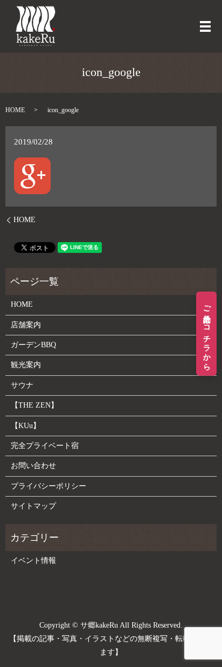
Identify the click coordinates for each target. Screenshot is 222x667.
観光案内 (26, 365)
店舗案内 (26, 325)
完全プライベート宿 (45, 446)
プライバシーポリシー (48, 486)
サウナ (22, 385)
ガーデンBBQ (33, 345)
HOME (15, 110)
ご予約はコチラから (207, 333)
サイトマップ (33, 506)
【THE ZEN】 (34, 405)
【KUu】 (25, 426)
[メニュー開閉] (205, 26)
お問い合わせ (33, 466)
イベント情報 (33, 560)
